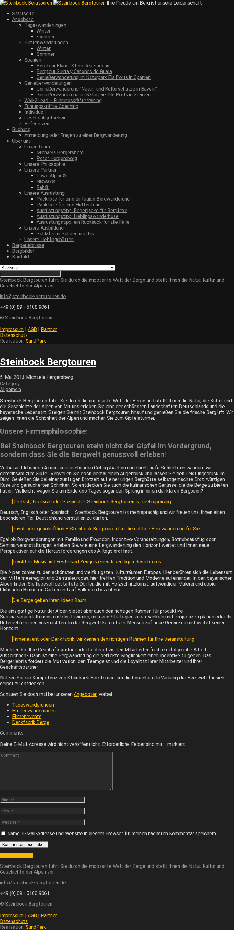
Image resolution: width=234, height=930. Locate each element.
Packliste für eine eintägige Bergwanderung (83, 199)
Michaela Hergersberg (60, 152)
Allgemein (10, 389)
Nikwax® (46, 181)
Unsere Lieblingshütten (49, 239)
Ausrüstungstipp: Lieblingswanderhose (78, 216)
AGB (32, 329)
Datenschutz (14, 335)
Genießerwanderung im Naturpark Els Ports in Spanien (94, 77)
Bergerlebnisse (28, 245)
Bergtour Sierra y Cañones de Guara (74, 71)
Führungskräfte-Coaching (51, 106)
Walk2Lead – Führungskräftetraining (63, 100)
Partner (49, 329)
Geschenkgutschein (45, 118)
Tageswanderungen (33, 705)
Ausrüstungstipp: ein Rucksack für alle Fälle (83, 222)
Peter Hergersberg (57, 158)
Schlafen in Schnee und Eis (65, 234)
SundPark (36, 341)
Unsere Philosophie (44, 164)
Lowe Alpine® (52, 176)
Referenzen (36, 123)
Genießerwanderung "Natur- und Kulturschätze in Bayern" (97, 89)
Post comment (16, 855)
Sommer (46, 37)
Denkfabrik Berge (30, 722)
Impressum (12, 329)
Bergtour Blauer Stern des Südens (73, 66)
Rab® (43, 187)
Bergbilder (23, 251)
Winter (44, 31)
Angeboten (86, 694)
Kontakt (21, 257)
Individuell (35, 112)
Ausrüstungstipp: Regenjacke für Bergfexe (82, 210)
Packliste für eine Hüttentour (68, 205)
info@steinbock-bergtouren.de (33, 296)
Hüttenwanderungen (34, 711)
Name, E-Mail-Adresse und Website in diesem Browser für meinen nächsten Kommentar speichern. (112, 833)
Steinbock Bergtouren (48, 362)
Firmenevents (26, 716)
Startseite (23, 13)
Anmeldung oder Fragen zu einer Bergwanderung (75, 135)
